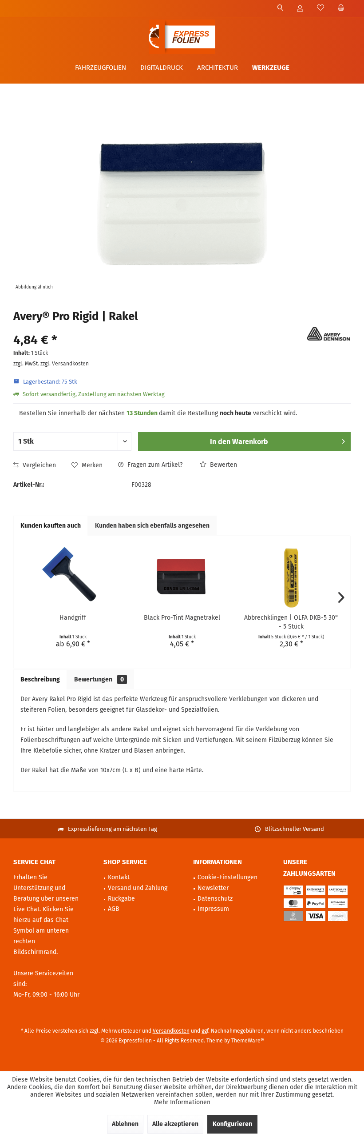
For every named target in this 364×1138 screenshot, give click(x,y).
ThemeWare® (247, 1041)
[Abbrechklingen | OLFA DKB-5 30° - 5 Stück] (291, 578)
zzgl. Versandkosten (64, 364)
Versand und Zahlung (137, 888)
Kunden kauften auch (50, 525)
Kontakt (119, 877)
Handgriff (72, 617)
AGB (113, 909)
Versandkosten (171, 1031)
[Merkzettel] (320, 8)
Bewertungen (99, 679)
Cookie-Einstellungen (227, 877)
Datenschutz (215, 898)
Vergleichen (38, 465)
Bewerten (222, 465)
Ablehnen (125, 1124)
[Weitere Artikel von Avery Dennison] (328, 334)
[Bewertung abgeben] (158, 328)
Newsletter (213, 888)
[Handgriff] (73, 578)
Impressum (213, 909)
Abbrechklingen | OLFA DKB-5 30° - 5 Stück (291, 622)
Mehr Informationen (182, 1102)
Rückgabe (121, 898)
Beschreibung (40, 679)
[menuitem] (341, 8)
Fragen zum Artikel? (154, 465)
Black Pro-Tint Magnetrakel (182, 617)
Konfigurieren (232, 1124)
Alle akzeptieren (175, 1124)
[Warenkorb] (341, 8)
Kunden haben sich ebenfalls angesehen (152, 525)
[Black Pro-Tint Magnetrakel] (182, 578)
